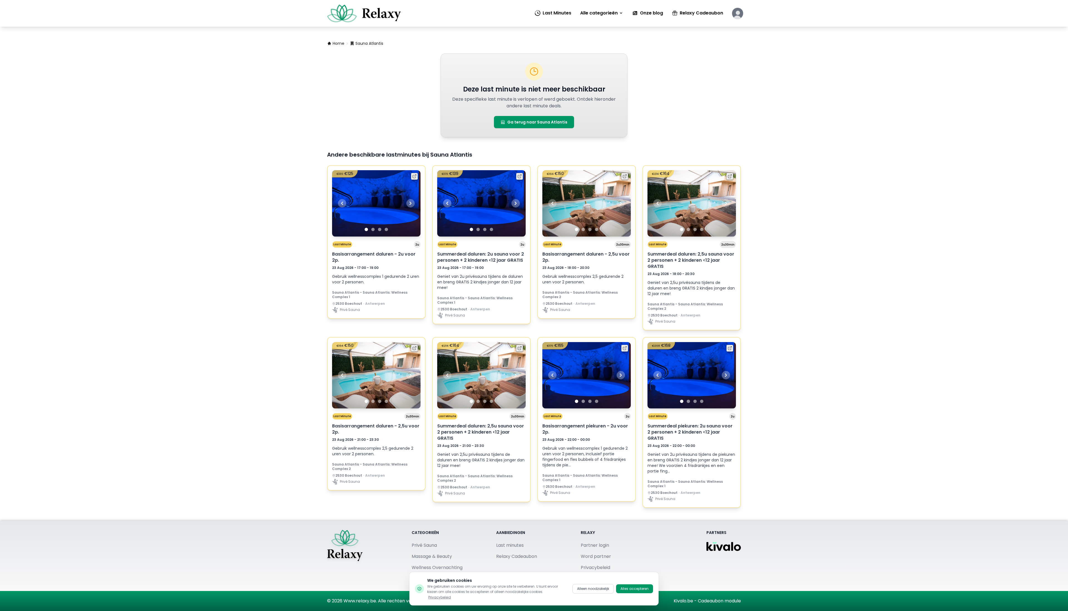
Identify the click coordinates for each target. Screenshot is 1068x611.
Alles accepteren (634, 588)
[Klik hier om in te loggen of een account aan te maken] (738, 13)
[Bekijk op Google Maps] (333, 303)
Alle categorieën (599, 13)
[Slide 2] (373, 229)
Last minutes (510, 545)
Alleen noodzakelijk (593, 588)
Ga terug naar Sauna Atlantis (537, 122)
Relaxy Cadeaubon (701, 13)
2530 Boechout (348, 303)
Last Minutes (557, 13)
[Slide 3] (379, 229)
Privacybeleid (439, 597)
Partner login (595, 545)
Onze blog (651, 13)
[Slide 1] (366, 229)
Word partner (596, 556)
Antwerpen (375, 303)
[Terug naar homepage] (345, 556)
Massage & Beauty (432, 556)
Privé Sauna (424, 545)
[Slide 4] (386, 229)
